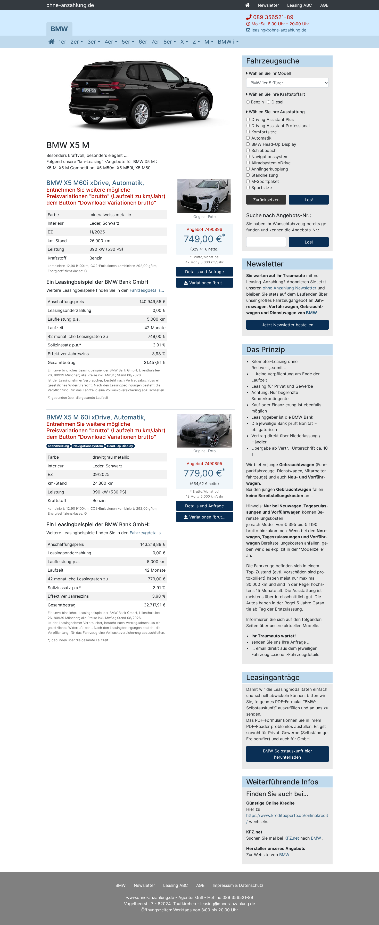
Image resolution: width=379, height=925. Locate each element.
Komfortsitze (264, 131)
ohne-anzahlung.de (70, 5)
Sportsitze (261, 187)
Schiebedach (263, 150)
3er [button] (91, 41)
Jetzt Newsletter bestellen (287, 324)
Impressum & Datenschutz (238, 885)
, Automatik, (106, 192)
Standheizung (264, 175)
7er (155, 41)
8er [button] (167, 41)
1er (62, 41)
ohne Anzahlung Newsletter (289, 287)
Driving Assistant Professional (280, 125)
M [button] (206, 41)
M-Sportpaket (265, 181)
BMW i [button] (226, 41)
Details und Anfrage (204, 271)
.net (291, 838)
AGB (324, 5)
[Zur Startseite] (51, 42)
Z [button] (194, 41)
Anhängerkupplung (269, 169)
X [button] (182, 41)
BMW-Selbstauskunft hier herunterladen (287, 754)
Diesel (277, 101)
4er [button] (109, 41)
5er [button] (126, 41)
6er (143, 41)
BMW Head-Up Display (273, 144)
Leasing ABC (299, 5)
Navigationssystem (270, 156)
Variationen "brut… (206, 282)
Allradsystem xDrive (271, 162)
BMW (59, 29)
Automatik (261, 138)
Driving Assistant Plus (272, 119)
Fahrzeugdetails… (147, 290)
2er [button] (74, 41)
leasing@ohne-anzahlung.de (279, 30)
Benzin (257, 101)
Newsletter (268, 5)
